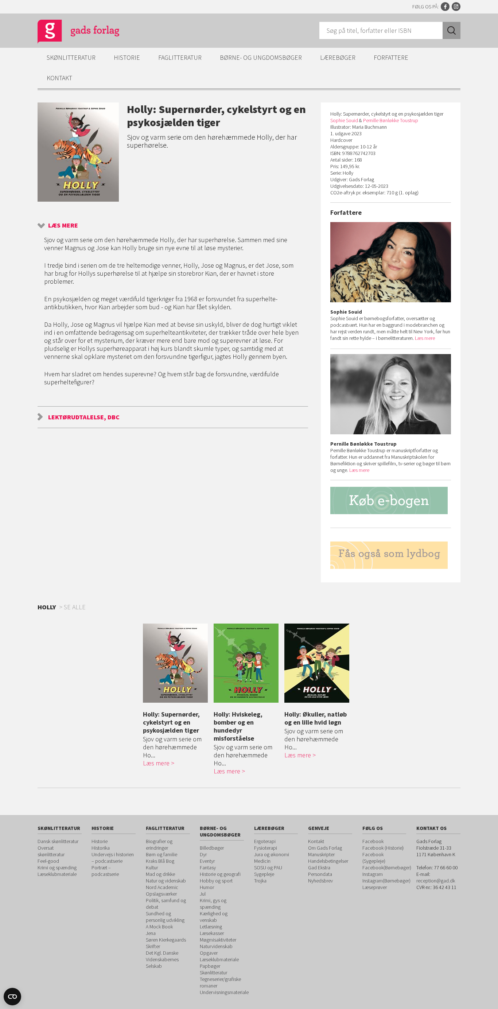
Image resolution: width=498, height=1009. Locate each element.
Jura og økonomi (271, 854)
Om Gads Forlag (325, 848)
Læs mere (63, 225)
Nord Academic (162, 887)
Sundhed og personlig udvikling (165, 916)
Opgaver (209, 953)
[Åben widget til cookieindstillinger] (12, 996)
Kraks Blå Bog (160, 861)
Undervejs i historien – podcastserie (113, 857)
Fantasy (208, 867)
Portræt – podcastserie (105, 870)
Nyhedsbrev (320, 880)
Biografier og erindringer (159, 844)
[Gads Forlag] (71, 33)
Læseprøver (374, 887)
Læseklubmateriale (57, 874)
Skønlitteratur (71, 57)
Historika (101, 848)
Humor (207, 887)
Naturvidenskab (216, 946)
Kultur (152, 867)
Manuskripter (321, 854)
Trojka (260, 880)
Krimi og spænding (57, 867)
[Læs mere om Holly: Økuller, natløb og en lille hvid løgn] (317, 663)
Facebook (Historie (382, 848)
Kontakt (59, 78)
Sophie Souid (344, 120)
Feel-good (48, 861)
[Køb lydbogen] (390, 555)
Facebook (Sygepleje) (373, 857)
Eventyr (207, 861)
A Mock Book (159, 926)
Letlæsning (211, 926)
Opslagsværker (161, 893)
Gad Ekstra (319, 867)
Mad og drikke (160, 874)
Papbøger (210, 966)
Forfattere (391, 57)
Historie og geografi (220, 874)
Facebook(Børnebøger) (386, 867)
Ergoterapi (265, 841)
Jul (203, 893)
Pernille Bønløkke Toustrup (390, 120)
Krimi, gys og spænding (213, 903)
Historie (127, 57)
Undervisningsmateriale (224, 992)
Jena (151, 933)
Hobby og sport (216, 880)
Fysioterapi (265, 848)
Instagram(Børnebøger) (386, 880)
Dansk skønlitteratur (58, 841)
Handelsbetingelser (328, 861)
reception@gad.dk (435, 880)
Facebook (445, 6)
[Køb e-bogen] (390, 500)
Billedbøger (212, 848)
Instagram (456, 6)
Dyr (203, 854)
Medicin (262, 861)
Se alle (75, 607)
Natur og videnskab (166, 880)
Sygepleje (264, 874)
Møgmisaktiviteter (218, 939)
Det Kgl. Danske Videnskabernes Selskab (162, 959)
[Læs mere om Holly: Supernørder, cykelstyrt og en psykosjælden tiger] (176, 663)
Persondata (320, 874)
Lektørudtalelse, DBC (84, 417)
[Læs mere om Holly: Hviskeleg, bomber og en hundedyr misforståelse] (247, 663)
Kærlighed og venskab (213, 916)
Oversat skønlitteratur (51, 851)
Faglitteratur (180, 57)
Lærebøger (337, 57)
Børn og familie (161, 854)
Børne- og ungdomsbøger (261, 57)
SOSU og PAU (268, 867)
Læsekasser (212, 933)
